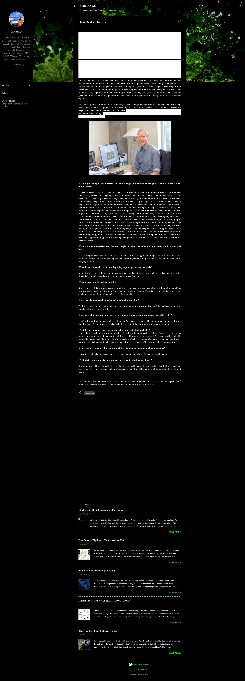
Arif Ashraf (16, 32)
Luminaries (89, 393)
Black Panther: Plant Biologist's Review (98, 630)
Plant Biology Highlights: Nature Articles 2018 (101, 540)
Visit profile (16, 64)
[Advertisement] (196, 54)
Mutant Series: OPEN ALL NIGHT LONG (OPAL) (104, 600)
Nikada (144, 669)
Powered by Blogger (140, 664)
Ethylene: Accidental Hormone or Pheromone (100, 510)
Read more (175, 532)
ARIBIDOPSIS (87, 6)
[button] (179, 22)
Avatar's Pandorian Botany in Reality (96, 570)
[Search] (202, 7)
